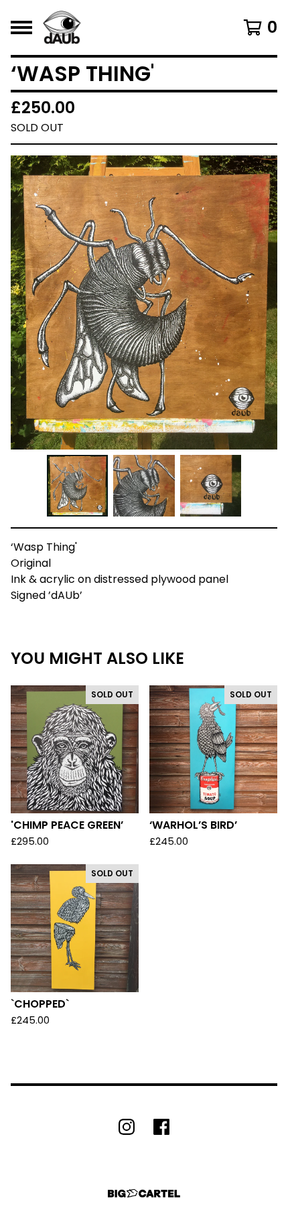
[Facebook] (161, 1127)
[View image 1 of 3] (78, 486)
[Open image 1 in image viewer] (144, 302)
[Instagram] (127, 1127)
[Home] (62, 27)
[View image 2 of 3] (144, 486)
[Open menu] (21, 27)
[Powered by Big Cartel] (144, 1193)
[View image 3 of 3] (211, 486)
